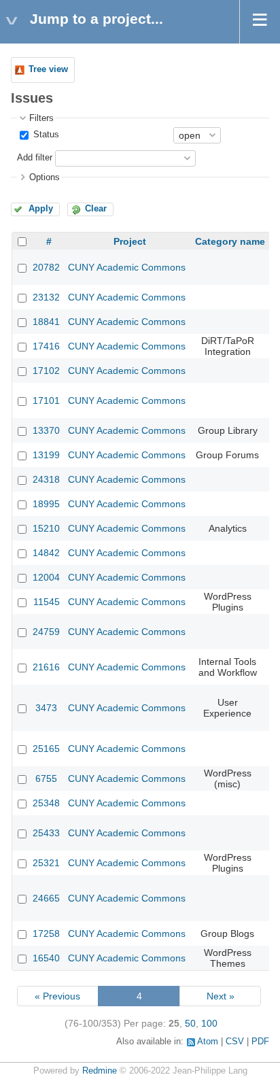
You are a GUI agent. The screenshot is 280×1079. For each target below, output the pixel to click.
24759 (46, 631)
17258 (46, 933)
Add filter (34, 157)
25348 (46, 803)
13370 (46, 430)
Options (44, 177)
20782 (46, 267)
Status (45, 134)
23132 (46, 297)
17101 (46, 400)
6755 (46, 778)
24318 (46, 479)
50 (190, 1023)
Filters (41, 118)
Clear (96, 208)
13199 (46, 454)
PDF (260, 1041)
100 (209, 1023)
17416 (46, 346)
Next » (220, 996)
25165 (46, 748)
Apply (41, 208)
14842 (46, 552)
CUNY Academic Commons (127, 267)
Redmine (99, 1071)
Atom (207, 1041)
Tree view (48, 69)
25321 (46, 862)
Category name (230, 241)
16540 (46, 958)
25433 (46, 832)
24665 (46, 898)
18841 (46, 321)
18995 (46, 503)
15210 (46, 528)
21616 (46, 667)
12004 (46, 577)
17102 (46, 370)
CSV (235, 1041)
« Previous (57, 996)
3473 (46, 707)
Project (129, 241)
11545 (46, 601)
